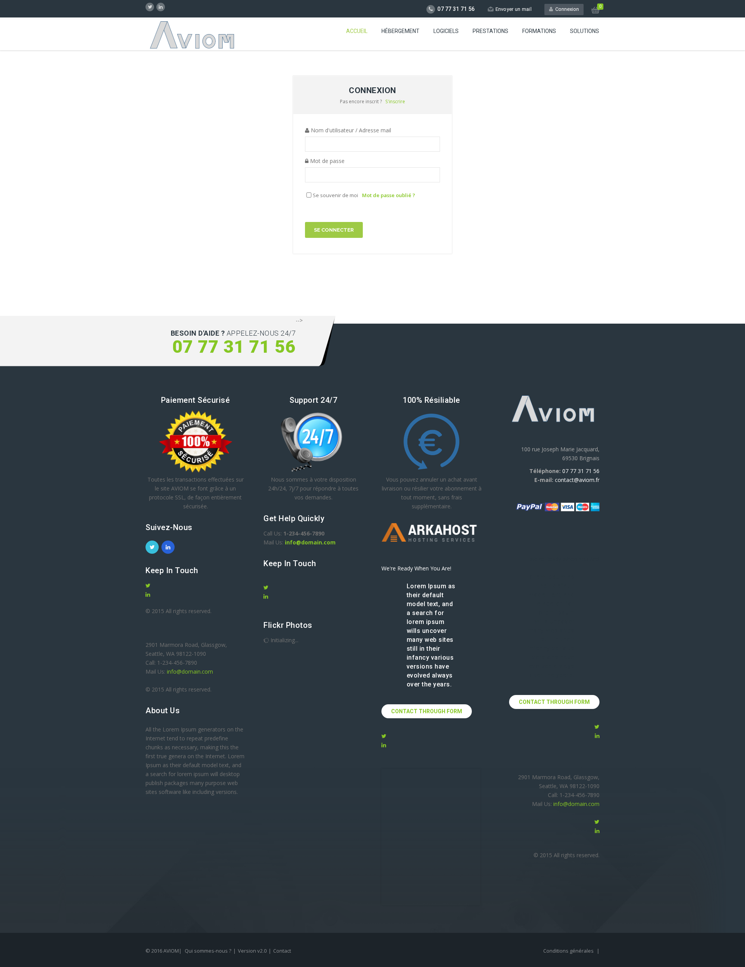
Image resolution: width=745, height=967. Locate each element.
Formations (539, 31)
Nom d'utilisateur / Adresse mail (350, 130)
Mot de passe (326, 161)
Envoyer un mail (514, 9)
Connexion (566, 9)
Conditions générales (569, 950)
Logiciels (446, 31)
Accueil (356, 31)
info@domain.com (190, 671)
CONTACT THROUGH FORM (426, 711)
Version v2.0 (252, 950)
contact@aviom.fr (577, 479)
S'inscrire (395, 101)
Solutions (584, 31)
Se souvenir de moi (335, 195)
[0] (595, 11)
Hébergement (400, 31)
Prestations (490, 31)
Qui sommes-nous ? (208, 950)
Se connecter (334, 230)
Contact (282, 950)
